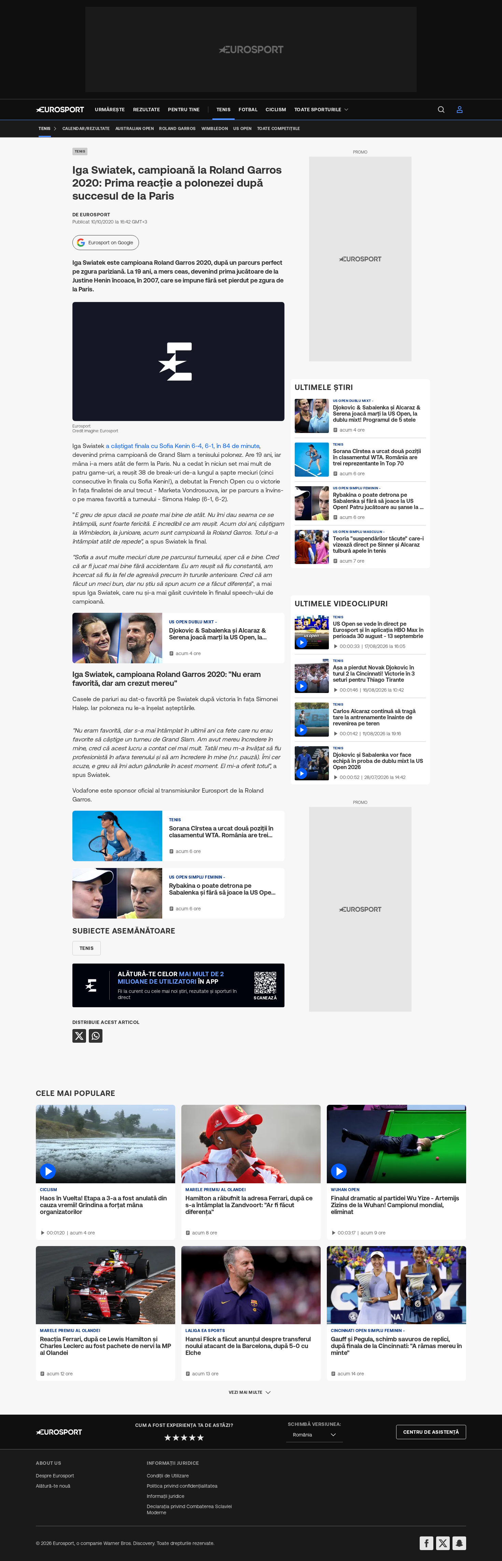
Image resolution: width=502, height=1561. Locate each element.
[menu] (441, 109)
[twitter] (443, 1543)
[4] (192, 1437)
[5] (200, 1437)
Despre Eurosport (55, 1475)
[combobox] (314, 1435)
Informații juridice (165, 1496)
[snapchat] (459, 1543)
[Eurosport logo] (60, 109)
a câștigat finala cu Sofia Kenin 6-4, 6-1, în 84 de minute (182, 445)
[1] (168, 1437)
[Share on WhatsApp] (95, 1036)
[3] (184, 1437)
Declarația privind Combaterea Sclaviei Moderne (189, 1509)
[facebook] (426, 1543)
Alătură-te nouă (53, 1486)
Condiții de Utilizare (168, 1475)
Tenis (80, 151)
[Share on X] (79, 1036)
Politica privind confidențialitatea (182, 1486)
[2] (176, 1437)
